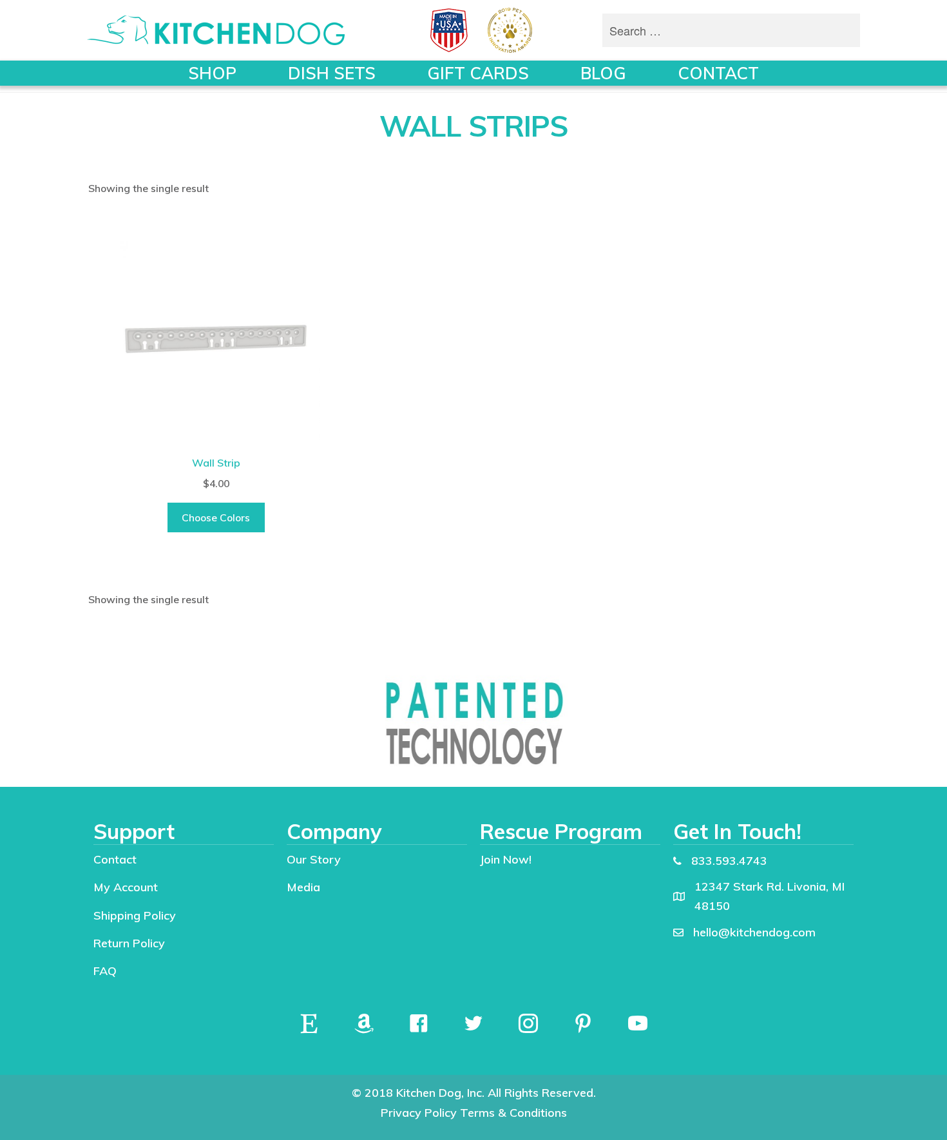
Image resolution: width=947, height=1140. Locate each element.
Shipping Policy (134, 915)
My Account (125, 887)
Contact (115, 859)
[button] (309, 1023)
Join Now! (505, 859)
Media (303, 887)
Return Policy (129, 943)
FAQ (105, 970)
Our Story (314, 859)
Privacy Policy (419, 1112)
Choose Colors (216, 517)
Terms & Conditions (513, 1112)
